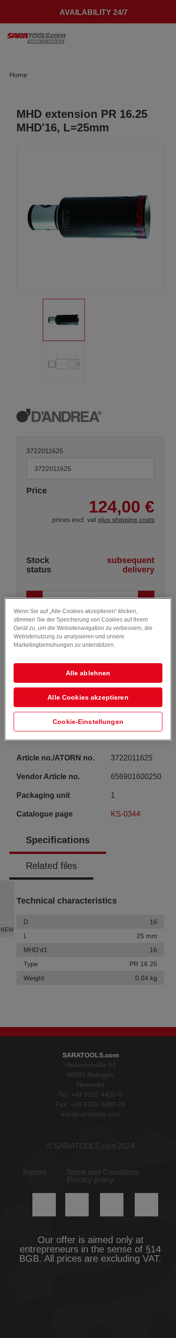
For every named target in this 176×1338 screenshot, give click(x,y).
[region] (87, 669)
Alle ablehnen (88, 673)
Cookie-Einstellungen (88, 721)
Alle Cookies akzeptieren (87, 697)
